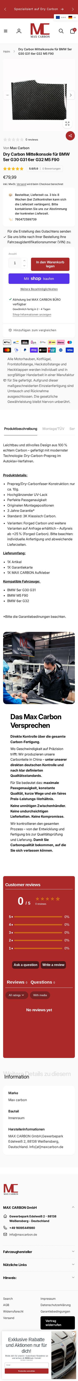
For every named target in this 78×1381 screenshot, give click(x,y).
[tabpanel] (39, 1023)
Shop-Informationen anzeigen (32, 314)
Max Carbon (16, 148)
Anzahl (13, 253)
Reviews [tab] (17, 982)
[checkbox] (40, 995)
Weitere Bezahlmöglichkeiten (39, 289)
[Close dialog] (73, 1333)
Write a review (53, 965)
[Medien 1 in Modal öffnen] (39, 95)
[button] (5, 31)
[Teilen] (70, 135)
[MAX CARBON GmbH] (11, 1196)
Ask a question (25, 965)
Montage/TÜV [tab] (53, 429)
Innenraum (16, 1118)
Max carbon (17, 1100)
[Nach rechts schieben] (72, 9)
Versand (21, 184)
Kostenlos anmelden (26, 1371)
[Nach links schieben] (5, 9)
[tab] (43, 983)
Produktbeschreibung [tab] (20, 429)
